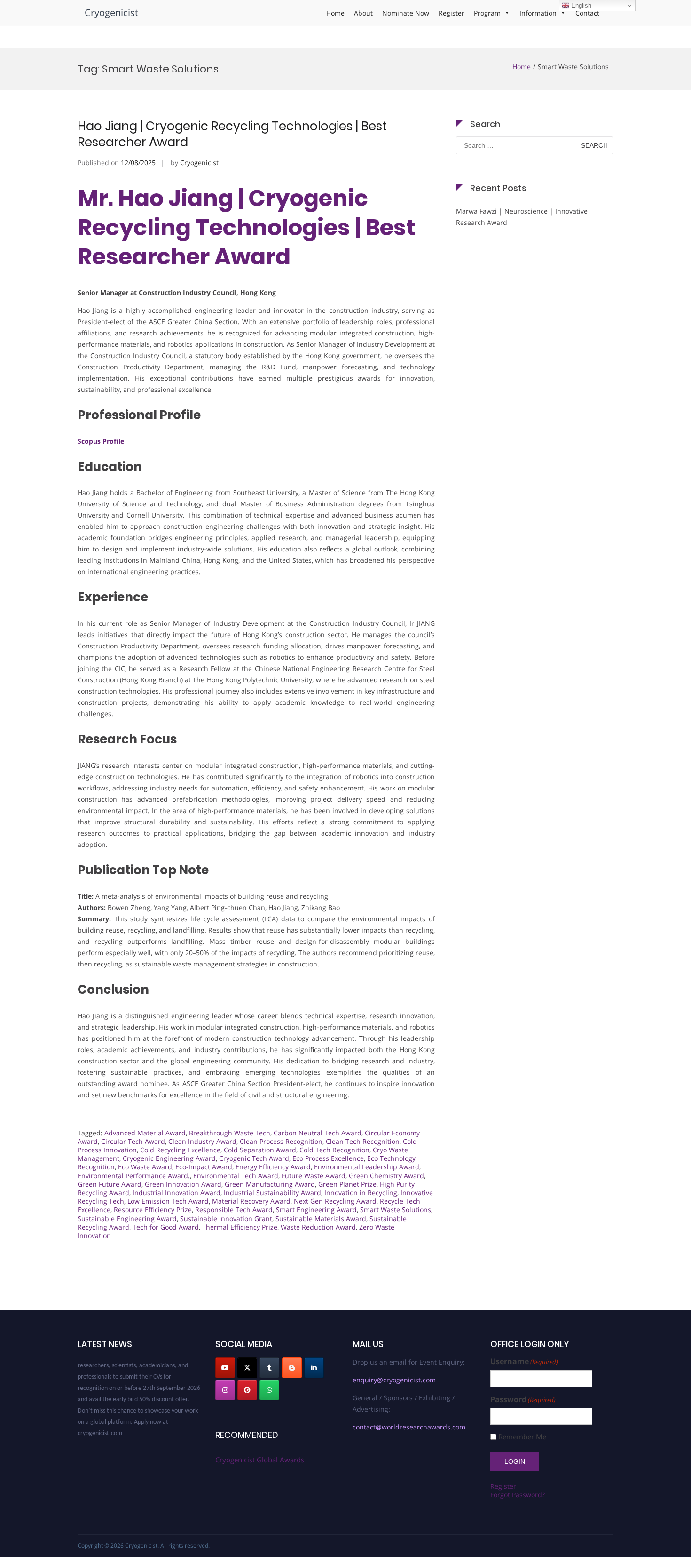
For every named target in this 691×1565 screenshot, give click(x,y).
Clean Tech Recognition (363, 1141)
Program (487, 12)
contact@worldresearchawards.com (409, 1426)
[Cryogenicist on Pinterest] (247, 1390)
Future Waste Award (314, 1175)
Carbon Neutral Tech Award (317, 1132)
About (363, 12)
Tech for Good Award (166, 1226)
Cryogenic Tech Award (254, 1158)
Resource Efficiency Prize (153, 1209)
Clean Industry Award (202, 1141)
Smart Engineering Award (316, 1209)
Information (538, 12)
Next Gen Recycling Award (335, 1201)
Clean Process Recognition (281, 1141)
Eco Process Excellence (328, 1158)
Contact (587, 12)
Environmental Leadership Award (366, 1166)
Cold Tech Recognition (334, 1149)
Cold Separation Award (260, 1149)
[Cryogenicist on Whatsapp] (269, 1390)
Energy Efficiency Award (273, 1166)
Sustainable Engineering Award (127, 1218)
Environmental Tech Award (235, 1175)
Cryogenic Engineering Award (169, 1158)
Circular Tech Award (133, 1141)
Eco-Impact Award (203, 1166)
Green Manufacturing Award (270, 1184)
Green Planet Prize (347, 1184)
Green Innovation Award (183, 1184)
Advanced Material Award (145, 1132)
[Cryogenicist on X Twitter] (247, 1367)
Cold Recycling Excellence (180, 1149)
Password (523, 1400)
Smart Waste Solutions (395, 1209)
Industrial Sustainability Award (272, 1192)
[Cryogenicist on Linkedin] (314, 1367)
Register (451, 12)
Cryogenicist (111, 12)
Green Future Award (109, 1184)
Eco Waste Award (145, 1166)
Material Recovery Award (251, 1201)
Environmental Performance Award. (134, 1175)
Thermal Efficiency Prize (239, 1226)
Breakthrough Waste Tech (229, 1132)
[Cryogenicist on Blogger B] (292, 1367)
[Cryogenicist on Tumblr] (269, 1367)
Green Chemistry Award (386, 1175)
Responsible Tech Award (234, 1209)
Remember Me (522, 1436)
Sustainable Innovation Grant (226, 1218)
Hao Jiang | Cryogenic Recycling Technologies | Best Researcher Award (232, 134)
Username (524, 1361)
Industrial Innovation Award (176, 1192)
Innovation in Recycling (360, 1192)
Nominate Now (405, 12)
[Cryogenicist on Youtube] (225, 1367)
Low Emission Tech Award (168, 1201)
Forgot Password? (517, 1494)
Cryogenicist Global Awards (259, 1459)
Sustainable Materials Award (320, 1218)
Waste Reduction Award (318, 1226)
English (580, 5)
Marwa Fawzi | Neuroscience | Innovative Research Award (522, 217)
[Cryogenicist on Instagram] (225, 1390)
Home (335, 12)
